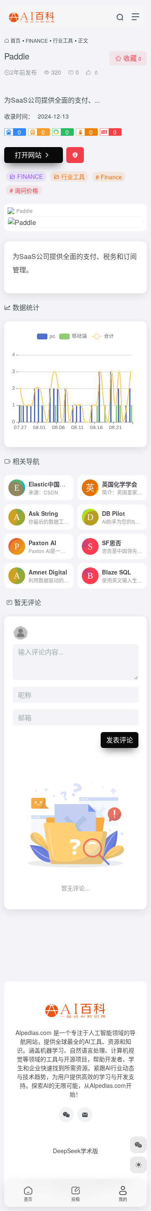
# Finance (109, 177)
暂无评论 (27, 602)
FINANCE (37, 40)
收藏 (132, 58)
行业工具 (63, 40)
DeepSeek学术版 (75, 1150)
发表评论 (119, 740)
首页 (15, 40)
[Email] (84, 1114)
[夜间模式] (138, 1165)
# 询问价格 (24, 190)
